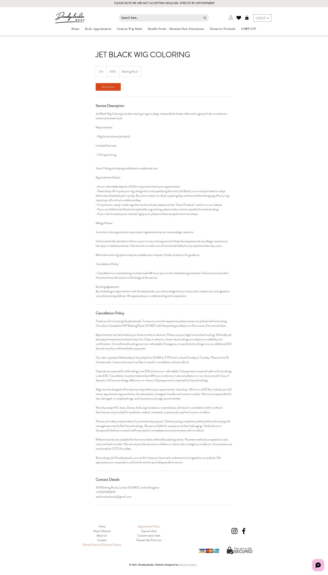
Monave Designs (187, 564)
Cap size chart (149, 531)
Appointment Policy (149, 526)
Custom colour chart (149, 535)
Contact (101, 540)
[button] (247, 17)
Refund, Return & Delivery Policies (102, 545)
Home (102, 526)
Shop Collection (102, 531)
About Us (102, 535)
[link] (108, 87)
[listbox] (262, 18)
